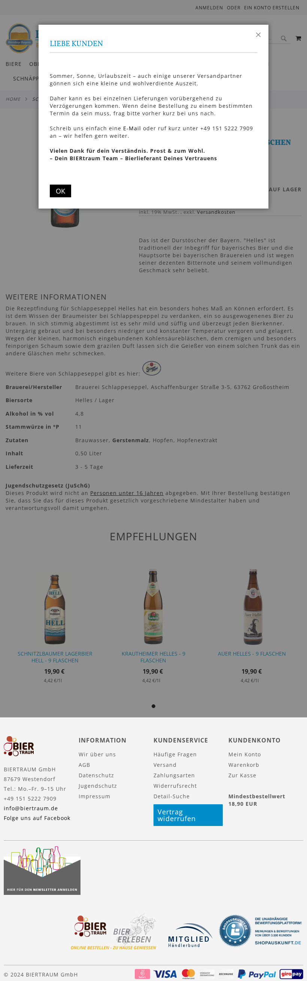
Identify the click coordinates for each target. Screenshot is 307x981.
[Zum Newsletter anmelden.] (42, 892)
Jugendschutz (98, 785)
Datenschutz (96, 775)
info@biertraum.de (31, 808)
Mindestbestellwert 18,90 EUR (256, 800)
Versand (165, 764)
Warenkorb (243, 764)
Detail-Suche (172, 796)
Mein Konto (244, 754)
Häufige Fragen (175, 754)
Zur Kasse (242, 775)
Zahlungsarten (174, 775)
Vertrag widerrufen (177, 815)
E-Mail (132, 128)
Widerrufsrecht (175, 785)
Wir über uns (97, 754)
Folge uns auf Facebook (37, 817)
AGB (84, 764)
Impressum (94, 796)
